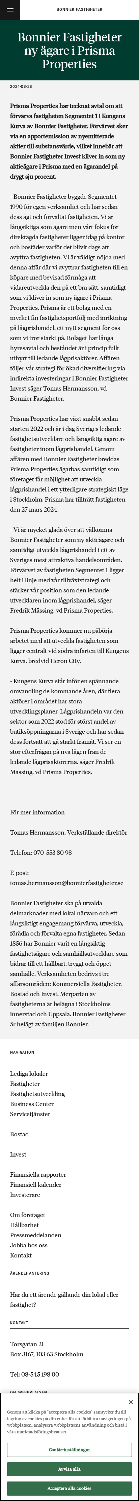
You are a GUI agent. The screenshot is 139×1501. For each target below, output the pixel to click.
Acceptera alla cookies (70, 1488)
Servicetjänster (30, 1114)
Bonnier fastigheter (80, 10)
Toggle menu (10, 10)
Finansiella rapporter (38, 1174)
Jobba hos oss (29, 1245)
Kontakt (21, 1255)
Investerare (25, 1195)
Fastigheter (25, 1083)
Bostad (19, 1134)
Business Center (32, 1104)
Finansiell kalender (35, 1184)
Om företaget (27, 1215)
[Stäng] (130, 1402)
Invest (18, 1154)
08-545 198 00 (40, 1374)
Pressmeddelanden (35, 1235)
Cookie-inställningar (69, 1450)
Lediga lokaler (29, 1073)
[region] (69, 1447)
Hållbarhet (24, 1225)
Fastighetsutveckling (37, 1094)
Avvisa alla (69, 1469)
